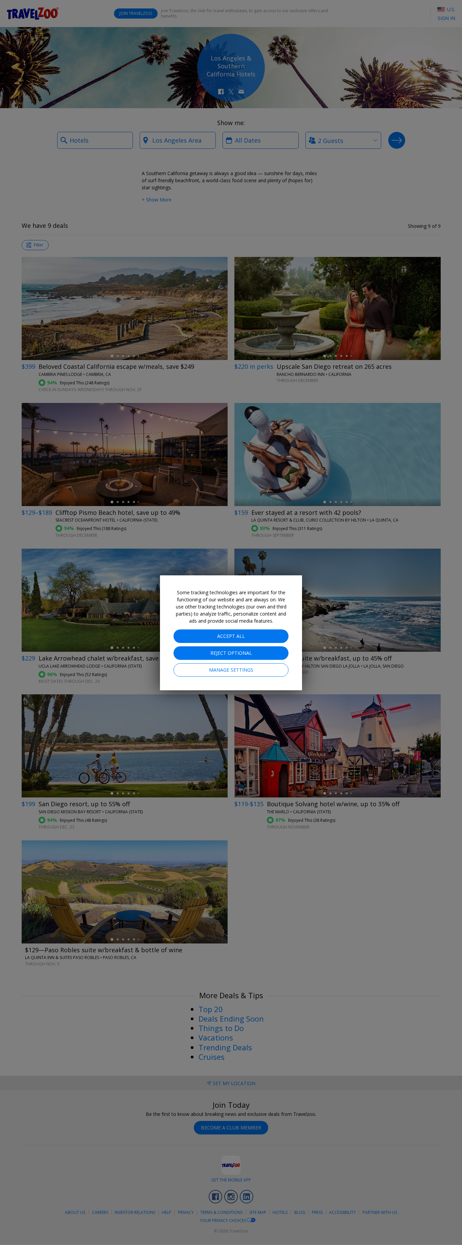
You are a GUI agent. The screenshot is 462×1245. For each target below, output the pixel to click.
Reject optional (231, 653)
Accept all (231, 636)
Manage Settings (231, 670)
